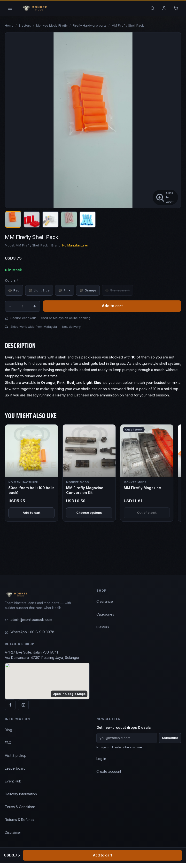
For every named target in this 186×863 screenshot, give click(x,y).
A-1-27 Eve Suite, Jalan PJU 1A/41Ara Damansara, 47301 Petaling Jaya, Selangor (42, 655)
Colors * (11, 280)
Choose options (89, 512)
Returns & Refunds (19, 820)
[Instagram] (23, 704)
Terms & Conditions (20, 807)
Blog (8, 730)
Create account (108, 772)
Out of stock (147, 512)
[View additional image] (31, 219)
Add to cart (102, 855)
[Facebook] (10, 704)
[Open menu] (10, 8)
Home (9, 25)
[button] (93, 120)
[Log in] (164, 8)
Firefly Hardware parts (90, 25)
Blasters (25, 25)
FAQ (8, 743)
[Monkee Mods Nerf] (34, 8)
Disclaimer (13, 832)
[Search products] (152, 8)
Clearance (104, 601)
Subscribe (170, 738)
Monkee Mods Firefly (52, 25)
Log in (101, 759)
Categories (105, 614)
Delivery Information (21, 794)
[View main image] (13, 219)
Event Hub (13, 781)
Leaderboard (15, 768)
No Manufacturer (75, 245)
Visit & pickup (15, 756)
